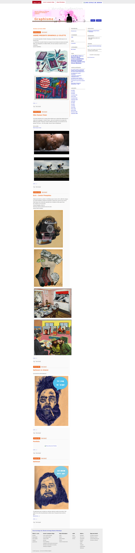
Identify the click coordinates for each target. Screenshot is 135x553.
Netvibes (82, 535)
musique (79, 60)
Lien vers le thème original (45, 550)
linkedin (81, 540)
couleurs (73, 59)
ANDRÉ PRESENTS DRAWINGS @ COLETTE (49, 35)
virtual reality (46, 538)
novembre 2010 (74, 98)
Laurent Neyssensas (94, 538)
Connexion (73, 43)
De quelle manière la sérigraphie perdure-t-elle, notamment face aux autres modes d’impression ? (78, 70)
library (73, 538)
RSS (72, 37)
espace (34, 540)
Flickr (81, 543)
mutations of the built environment (50, 543)
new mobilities (46, 541)
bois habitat (34, 538)
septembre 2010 (74, 99)
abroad (44, 540)
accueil (93, 20)
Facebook (82, 538)
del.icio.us (82, 537)
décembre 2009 (74, 111)
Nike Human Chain (40, 115)
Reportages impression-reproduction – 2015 (76, 84)
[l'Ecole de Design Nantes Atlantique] (92, 2)
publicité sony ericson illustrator (78, 62)
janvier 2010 (73, 110)
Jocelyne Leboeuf (94, 540)
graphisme (80, 59)
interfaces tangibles (47, 546)
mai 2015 (73, 90)
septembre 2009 (74, 113)
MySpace (82, 548)
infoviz (60, 540)
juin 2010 (73, 102)
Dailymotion (82, 546)
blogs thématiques (61, 2)
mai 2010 (73, 104)
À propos (99, 20)
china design (62, 538)
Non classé (44, 32)
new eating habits (47, 537)
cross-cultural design (47, 535)
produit (33, 535)
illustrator (74, 60)
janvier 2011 (73, 96)
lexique (74, 537)
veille (60, 535)
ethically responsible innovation (50, 544)
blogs (73, 535)
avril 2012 (73, 93)
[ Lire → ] (35, 103)
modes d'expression (63, 541)
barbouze (36, 461)
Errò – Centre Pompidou (42, 195)
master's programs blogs (48, 2)
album (78, 57)
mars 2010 (73, 107)
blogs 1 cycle (37, 2)
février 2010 (73, 108)
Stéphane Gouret (93, 537)
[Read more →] (36, 516)
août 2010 (73, 101)
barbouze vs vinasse (40, 370)
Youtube (82, 544)
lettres (60, 537)
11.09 (72, 56)
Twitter (81, 541)
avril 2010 (73, 105)
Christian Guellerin (94, 535)
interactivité (34, 537)
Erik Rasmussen (91, 57)
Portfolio (36, 441)
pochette (73, 61)
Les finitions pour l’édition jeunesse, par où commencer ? (77, 79)
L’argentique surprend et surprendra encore (76, 76)
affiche (76, 56)
